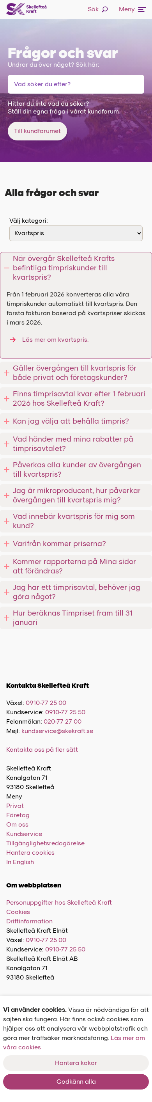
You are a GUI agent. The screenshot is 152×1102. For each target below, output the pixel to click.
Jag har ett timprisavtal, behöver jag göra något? (76, 592)
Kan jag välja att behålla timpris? (71, 421)
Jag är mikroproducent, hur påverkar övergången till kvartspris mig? (77, 495)
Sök (93, 9)
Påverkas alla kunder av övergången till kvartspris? (77, 469)
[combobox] (54, 84)
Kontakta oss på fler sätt (42, 749)
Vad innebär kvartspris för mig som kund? (74, 521)
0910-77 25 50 (65, 712)
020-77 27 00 (62, 721)
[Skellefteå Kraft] (26, 9)
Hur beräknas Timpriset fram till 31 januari (73, 618)
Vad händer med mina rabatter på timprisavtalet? (73, 444)
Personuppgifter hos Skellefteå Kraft (59, 902)
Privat (15, 805)
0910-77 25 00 (46, 702)
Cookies (18, 912)
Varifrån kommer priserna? (59, 543)
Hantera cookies (30, 852)
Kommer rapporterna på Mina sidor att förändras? (74, 566)
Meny (127, 9)
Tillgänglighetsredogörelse (45, 843)
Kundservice (24, 834)
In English (20, 862)
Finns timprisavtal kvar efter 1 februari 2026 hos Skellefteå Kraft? (79, 398)
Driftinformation (29, 921)
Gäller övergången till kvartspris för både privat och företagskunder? (74, 373)
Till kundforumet (37, 131)
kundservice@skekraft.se (57, 731)
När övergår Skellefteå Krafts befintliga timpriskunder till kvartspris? (64, 268)
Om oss (17, 824)
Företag (18, 815)
